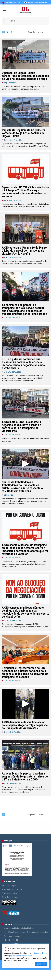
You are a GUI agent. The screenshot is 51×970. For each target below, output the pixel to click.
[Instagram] (13, 940)
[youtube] (16, 940)
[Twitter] (9, 940)
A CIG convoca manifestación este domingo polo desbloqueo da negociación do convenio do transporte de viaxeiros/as (25, 612)
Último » (41, 32)
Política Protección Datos (12, 889)
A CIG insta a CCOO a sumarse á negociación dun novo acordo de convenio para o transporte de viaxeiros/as (21, 426)
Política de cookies (9, 893)
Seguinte (31, 32)
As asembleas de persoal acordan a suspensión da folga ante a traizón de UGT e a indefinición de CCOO (25, 776)
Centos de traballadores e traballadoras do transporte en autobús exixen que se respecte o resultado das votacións (22, 486)
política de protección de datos (20, 956)
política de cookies (38, 953)
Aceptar (41, 964)
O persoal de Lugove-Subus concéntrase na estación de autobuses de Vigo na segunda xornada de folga (25, 76)
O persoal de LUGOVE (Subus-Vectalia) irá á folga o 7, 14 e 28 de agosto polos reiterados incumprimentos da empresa (25, 192)
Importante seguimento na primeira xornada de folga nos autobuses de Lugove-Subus (23, 133)
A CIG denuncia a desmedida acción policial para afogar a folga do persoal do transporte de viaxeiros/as (25, 725)
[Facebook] (5, 940)
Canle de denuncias (9, 897)
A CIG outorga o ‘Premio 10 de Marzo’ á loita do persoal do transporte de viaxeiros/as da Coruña (24, 250)
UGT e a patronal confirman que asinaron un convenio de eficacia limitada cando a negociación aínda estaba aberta (23, 363)
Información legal (9, 886)
